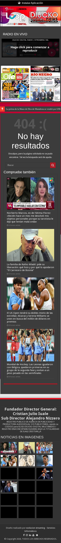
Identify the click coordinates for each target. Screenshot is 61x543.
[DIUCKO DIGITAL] (30, 17)
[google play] (37, 535)
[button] (56, 83)
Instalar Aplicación (32, 3)
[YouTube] (33, 535)
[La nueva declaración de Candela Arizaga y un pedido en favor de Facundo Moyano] (44, 512)
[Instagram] (27, 535)
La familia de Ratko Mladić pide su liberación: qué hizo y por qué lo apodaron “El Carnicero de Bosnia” (30, 267)
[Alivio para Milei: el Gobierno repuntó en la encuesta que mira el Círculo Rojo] (9, 486)
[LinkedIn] (30, 535)
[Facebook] (24, 535)
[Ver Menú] (4, 14)
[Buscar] (53, 165)
